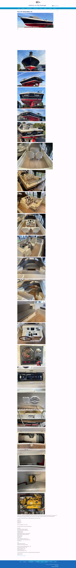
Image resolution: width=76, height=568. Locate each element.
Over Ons (50, 8)
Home (19, 8)
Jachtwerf (45, 8)
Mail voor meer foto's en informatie (21, 555)
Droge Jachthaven (29, 8)
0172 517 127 (56, 565)
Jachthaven (23, 8)
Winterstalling (36, 8)
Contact (55, 8)
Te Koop (41, 8)
